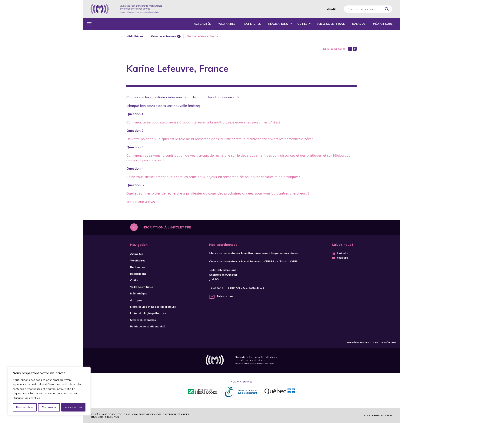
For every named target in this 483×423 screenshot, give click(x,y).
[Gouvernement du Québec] (279, 392)
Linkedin (342, 253)
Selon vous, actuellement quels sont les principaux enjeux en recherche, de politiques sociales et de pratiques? (213, 177)
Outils (302, 23)
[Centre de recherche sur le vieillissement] (241, 392)
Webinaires (226, 23)
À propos (136, 300)
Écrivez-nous (224, 296)
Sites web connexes (143, 320)
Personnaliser (24, 407)
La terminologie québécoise (148, 313)
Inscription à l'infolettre (166, 227)
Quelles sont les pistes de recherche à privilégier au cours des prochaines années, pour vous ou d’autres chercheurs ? (217, 193)
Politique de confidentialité (147, 326)
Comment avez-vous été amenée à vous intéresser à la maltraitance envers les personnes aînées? (203, 122)
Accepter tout (73, 407)
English (332, 8)
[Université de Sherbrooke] (203, 392)
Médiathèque (382, 23)
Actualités (202, 23)
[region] (49, 391)
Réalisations (278, 23)
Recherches (252, 23)
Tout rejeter (49, 407)
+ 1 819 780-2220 (236, 288)
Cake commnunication (378, 415)
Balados (358, 23)
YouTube (342, 257)
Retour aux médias (140, 202)
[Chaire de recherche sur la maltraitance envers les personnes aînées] (126, 9)
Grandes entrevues (163, 36)
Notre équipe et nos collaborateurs (153, 306)
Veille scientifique (331, 23)
